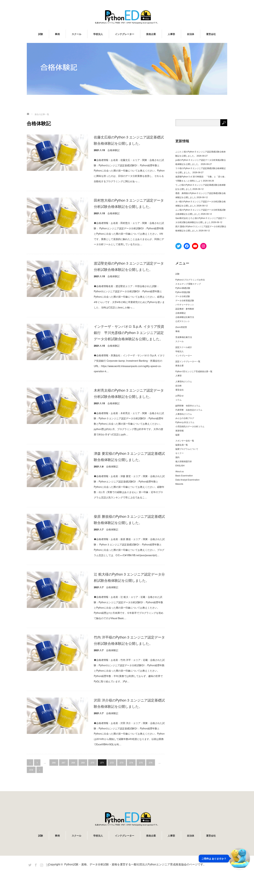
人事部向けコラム (183, 381)
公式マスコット (182, 321)
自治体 (190, 34)
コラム (178, 399)
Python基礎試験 (182, 287)
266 (54, 762)
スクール (76, 34)
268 (73, 762)
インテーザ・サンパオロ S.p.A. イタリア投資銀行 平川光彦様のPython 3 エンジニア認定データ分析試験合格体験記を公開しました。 (129, 332)
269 (83, 762)
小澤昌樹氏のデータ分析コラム (189, 426)
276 (150, 762)
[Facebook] (35, 864)
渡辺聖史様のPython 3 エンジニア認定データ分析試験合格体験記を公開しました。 (129, 266)
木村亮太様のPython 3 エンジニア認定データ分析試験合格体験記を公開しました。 (129, 393)
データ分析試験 (182, 296)
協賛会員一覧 (181, 444)
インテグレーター (124, 34)
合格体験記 (113, 150)
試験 (40, 34)
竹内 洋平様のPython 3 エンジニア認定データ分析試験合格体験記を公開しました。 (129, 640)
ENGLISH (180, 465)
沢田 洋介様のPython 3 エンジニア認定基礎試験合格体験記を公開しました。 (129, 703)
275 (141, 762)
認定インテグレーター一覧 (187, 361)
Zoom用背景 (181, 326)
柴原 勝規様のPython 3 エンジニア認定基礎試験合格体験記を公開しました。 (129, 519)
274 (131, 762)
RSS (47, 864)
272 (112, 762)
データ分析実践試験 (184, 300)
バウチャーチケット (184, 304)
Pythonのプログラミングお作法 (190, 279)
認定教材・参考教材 (184, 308)
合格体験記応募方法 (184, 316)
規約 (177, 457)
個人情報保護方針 (183, 461)
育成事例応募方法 (183, 337)
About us (179, 471)
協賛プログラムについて (186, 448)
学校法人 (98, 34)
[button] (224, 858)
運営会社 (211, 34)
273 (121, 762)
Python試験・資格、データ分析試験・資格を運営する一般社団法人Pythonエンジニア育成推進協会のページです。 (135, 864)
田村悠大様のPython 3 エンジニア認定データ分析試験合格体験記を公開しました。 (129, 203)
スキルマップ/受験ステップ (188, 283)
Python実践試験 (182, 292)
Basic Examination (184, 475)
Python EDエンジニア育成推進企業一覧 (193, 371)
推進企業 (151, 34)
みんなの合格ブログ (184, 418)
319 (31, 769)
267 (63, 762)
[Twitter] (29, 864)
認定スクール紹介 (183, 347)
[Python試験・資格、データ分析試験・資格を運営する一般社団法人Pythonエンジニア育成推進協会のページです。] (127, 17)
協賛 (177, 434)
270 (92, 762)
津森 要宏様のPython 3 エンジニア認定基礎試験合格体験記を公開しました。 (129, 456)
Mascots (179, 483)
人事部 (171, 34)
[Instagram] (41, 864)
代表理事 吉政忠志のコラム (188, 409)
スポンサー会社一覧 (184, 440)
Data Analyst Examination (187, 479)
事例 (57, 34)
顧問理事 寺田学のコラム (187, 405)
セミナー (179, 452)
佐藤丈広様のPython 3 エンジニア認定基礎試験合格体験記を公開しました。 (129, 140)
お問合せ (179, 395)
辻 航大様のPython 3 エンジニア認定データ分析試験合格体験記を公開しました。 (129, 577)
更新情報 (179, 430)
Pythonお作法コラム (184, 422)
